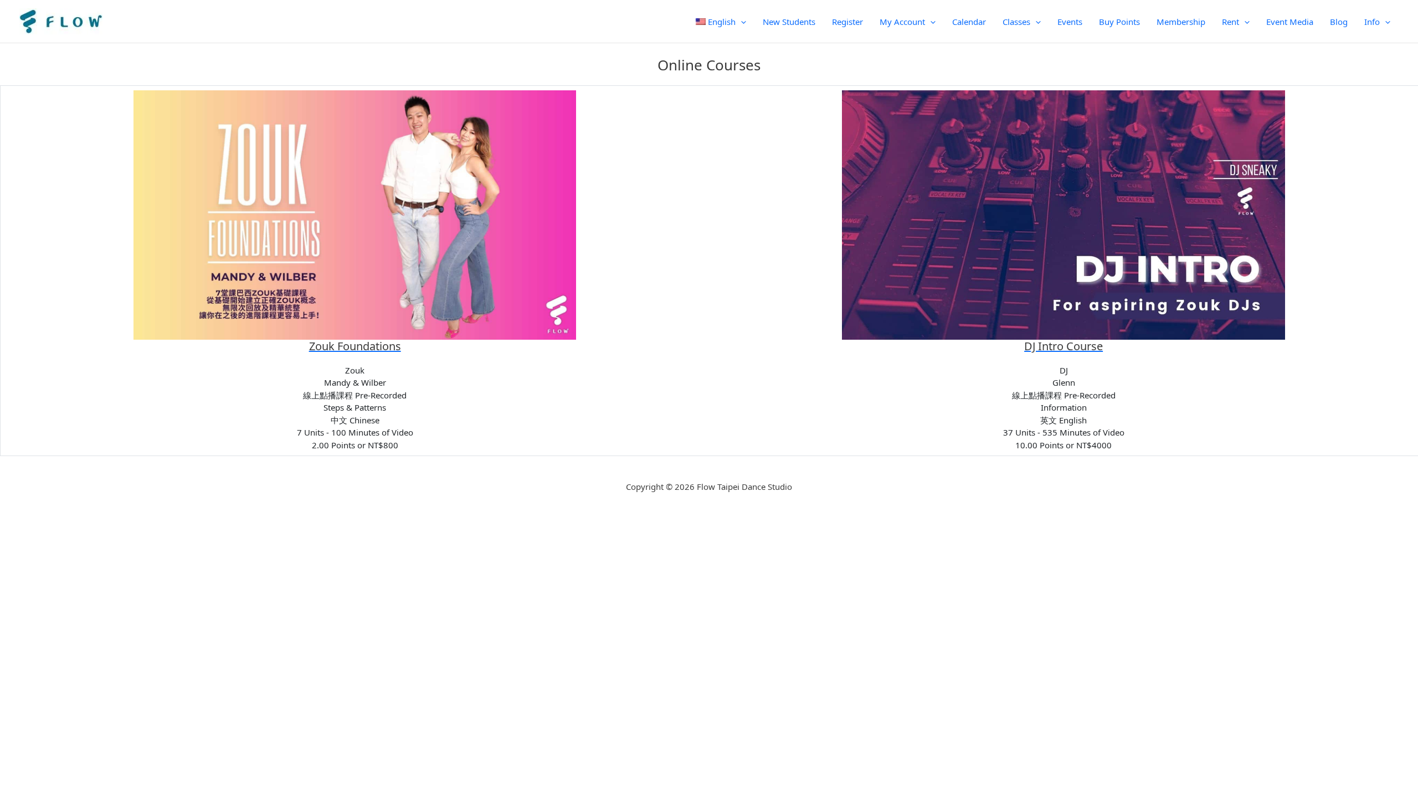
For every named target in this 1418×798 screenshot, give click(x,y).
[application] (741, 21)
